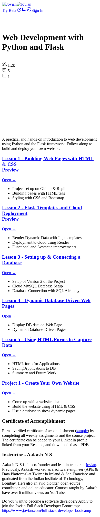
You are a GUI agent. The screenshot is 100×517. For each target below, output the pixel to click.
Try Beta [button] (9, 10)
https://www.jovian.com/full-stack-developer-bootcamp (46, 510)
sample (82, 431)
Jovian (91, 464)
